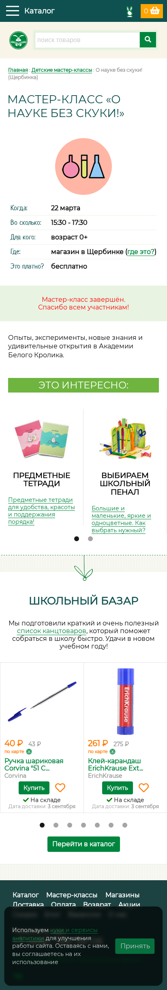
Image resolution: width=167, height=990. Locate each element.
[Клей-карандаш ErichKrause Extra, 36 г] (125, 701)
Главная (18, 70)
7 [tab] (125, 825)
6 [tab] (111, 825)
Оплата (63, 905)
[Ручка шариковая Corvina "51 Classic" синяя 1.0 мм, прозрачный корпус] (41, 701)
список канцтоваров (51, 631)
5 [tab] (97, 825)
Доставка (28, 905)
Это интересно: (83, 385)
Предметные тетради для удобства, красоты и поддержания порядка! (41, 510)
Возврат (97, 905)
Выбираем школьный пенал (125, 484)
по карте (14, 751)
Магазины (122, 895)
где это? (140, 252)
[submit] (148, 39)
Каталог (26, 895)
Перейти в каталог (83, 844)
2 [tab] (90, 539)
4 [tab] (83, 825)
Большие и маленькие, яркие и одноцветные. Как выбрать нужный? (121, 519)
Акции (129, 905)
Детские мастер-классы (62, 70)
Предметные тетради (41, 480)
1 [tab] (76, 539)
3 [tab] (70, 825)
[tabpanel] (42, 467)
